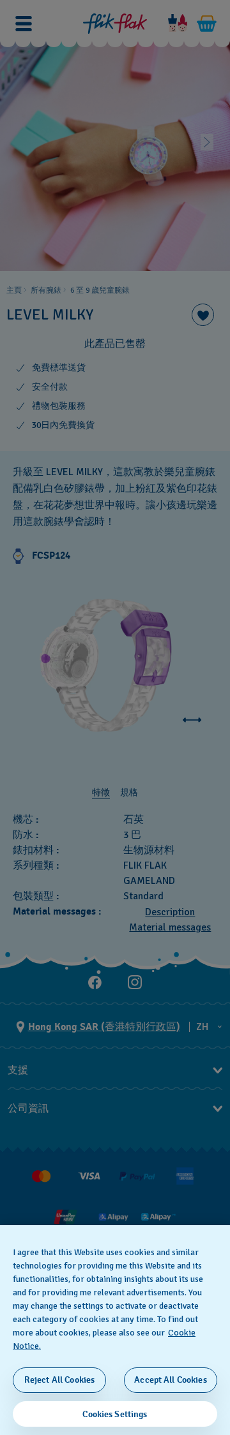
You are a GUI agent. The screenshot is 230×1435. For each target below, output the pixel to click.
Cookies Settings (114, 1414)
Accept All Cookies (170, 1379)
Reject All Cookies (59, 1379)
